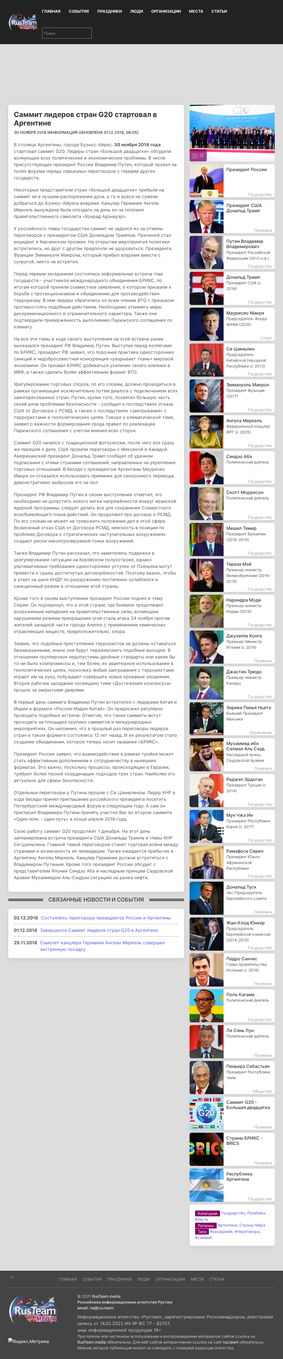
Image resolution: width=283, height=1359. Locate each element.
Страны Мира (252, 1225)
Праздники (109, 11)
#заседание (221, 1231)
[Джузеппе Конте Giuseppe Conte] (232, 647)
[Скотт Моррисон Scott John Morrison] (232, 503)
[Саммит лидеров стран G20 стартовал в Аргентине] (232, 132)
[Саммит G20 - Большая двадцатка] (232, 1113)
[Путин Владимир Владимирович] (232, 252)
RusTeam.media (106, 1296)
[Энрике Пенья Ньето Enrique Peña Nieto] (232, 718)
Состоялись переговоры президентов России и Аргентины (106, 918)
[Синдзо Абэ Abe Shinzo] (232, 467)
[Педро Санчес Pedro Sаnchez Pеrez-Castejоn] (232, 969)
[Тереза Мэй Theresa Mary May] (232, 575)
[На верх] (12, 1277)
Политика (256, 1213)
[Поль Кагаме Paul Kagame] (232, 1005)
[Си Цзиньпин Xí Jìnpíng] (232, 360)
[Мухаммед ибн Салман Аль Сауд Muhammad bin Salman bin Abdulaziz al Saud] (232, 754)
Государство (233, 1213)
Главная (51, 11)
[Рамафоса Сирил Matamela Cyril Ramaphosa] (232, 862)
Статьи (219, 11)
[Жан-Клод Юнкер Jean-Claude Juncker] (232, 934)
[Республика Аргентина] (232, 1185)
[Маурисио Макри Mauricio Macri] (232, 324)
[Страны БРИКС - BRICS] (232, 1149)
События (79, 11)
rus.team (231, 1342)
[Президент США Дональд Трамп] (232, 216)
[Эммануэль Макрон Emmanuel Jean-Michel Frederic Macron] (232, 396)
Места (196, 11)
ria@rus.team (102, 1307)
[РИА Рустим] (33, 1309)
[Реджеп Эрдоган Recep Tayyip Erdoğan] (232, 790)
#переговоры (247, 1231)
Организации (166, 11)
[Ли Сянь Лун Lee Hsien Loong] (232, 1041)
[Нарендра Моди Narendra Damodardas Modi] (232, 611)
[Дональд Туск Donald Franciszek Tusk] (232, 898)
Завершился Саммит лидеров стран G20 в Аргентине (99, 930)
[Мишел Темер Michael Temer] (232, 539)
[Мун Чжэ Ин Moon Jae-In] (232, 826)
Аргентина (227, 1225)
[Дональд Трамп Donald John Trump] (232, 288)
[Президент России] (232, 180)
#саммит (203, 1237)
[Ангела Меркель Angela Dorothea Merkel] (232, 431)
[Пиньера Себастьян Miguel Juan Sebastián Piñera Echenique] (232, 1077)
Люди (136, 11)
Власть (201, 1219)
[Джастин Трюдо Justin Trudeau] (232, 683)
